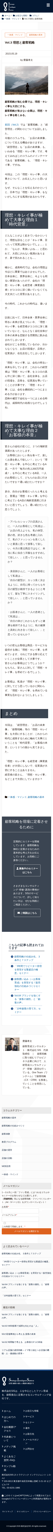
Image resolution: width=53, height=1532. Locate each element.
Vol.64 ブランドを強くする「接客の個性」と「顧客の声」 (27, 999)
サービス (29, 1416)
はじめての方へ (10, 1419)
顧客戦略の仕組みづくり (13, 1126)
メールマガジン (32, 1441)
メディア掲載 (10, 1448)
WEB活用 (6, 1166)
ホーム (7, 1411)
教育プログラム (9, 1142)
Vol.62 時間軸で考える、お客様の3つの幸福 (22, 1342)
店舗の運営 (7, 1150)
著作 (27, 1428)
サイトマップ (7, 1512)
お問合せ (29, 1449)
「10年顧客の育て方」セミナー (16, 1295)
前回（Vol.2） (12, 124)
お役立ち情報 (32, 1411)
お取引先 (29, 1434)
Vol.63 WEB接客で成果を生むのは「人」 (20, 1326)
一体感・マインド (17, 797)
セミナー (29, 1422)
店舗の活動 (7, 1158)
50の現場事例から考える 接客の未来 (19, 1334)
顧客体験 (6, 1134)
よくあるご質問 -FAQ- (10, 1458)
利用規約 (37, 1499)
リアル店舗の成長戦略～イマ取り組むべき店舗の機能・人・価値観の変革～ (25, 1351)
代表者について (10, 1439)
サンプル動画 (10, 1468)
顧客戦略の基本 (36, 797)
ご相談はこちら (28, 913)
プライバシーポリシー (21, 1499)
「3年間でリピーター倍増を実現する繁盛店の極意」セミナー (28, 969)
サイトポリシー (23, 1512)
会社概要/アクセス (10, 1429)
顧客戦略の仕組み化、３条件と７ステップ (21, 1253)
